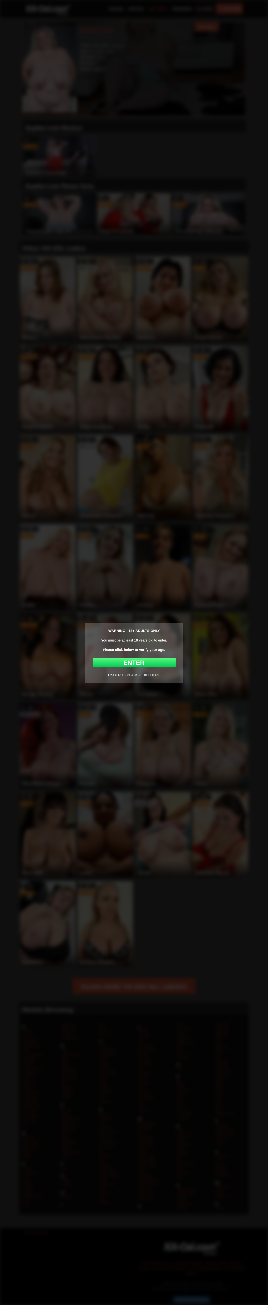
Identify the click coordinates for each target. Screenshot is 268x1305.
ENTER (134, 662)
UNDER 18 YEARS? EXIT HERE (134, 675)
